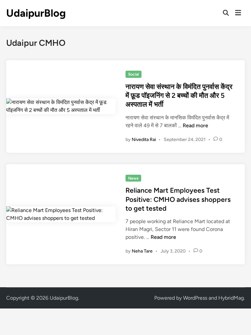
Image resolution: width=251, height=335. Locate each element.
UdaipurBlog (36, 13)
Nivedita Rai (144, 139)
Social (133, 74)
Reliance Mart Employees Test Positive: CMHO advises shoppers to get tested (178, 199)
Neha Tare (142, 251)
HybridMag (231, 298)
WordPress (195, 298)
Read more (195, 125)
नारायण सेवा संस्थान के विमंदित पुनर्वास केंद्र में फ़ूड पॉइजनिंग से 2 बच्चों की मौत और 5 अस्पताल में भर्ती (179, 95)
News (133, 178)
